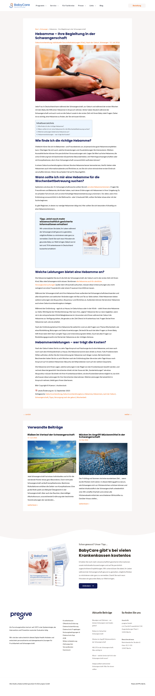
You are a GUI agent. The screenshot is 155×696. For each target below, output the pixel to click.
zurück (27, 414)
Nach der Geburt (92, 42)
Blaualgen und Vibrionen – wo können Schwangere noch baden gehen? (102, 623)
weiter (128, 414)
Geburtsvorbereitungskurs (73, 394)
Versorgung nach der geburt (65, 397)
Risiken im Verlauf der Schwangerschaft (51, 434)
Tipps (51, 397)
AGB (64, 638)
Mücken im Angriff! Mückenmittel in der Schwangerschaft (102, 436)
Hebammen (97, 394)
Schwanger (104, 42)
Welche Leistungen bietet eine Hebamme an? (53, 132)
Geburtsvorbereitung (43, 42)
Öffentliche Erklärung (70, 623)
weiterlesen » (33, 505)
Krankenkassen (68, 620)
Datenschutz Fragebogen (71, 629)
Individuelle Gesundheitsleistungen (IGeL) (69, 42)
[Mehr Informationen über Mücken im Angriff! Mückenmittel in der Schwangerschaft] (103, 459)
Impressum (67, 650)
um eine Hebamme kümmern (98, 187)
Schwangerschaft (41, 397)
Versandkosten (68, 647)
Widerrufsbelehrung (70, 641)
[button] (45, 5)
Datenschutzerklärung (70, 626)
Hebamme (89, 394)
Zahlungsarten (68, 644)
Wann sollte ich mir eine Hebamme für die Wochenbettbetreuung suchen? (64, 129)
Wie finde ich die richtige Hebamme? (51, 126)
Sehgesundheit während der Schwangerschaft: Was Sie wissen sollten (103, 666)
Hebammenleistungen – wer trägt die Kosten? (54, 134)
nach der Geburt (109, 394)
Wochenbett (81, 397)
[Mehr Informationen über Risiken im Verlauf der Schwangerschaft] (52, 456)
